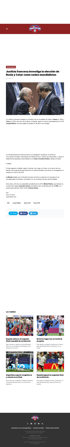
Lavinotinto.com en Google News (21, 428)
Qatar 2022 (27, 203)
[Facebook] (31, 423)
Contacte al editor (38, 428)
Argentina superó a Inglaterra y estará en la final (19, 376)
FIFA (8, 203)
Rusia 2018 (37, 203)
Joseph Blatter (16, 203)
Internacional (11, 67)
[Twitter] (27, 423)
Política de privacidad (52, 428)
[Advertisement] (35, 12)
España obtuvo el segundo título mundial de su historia (18, 340)
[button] (7, 29)
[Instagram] (35, 423)
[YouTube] (38, 423)
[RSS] (42, 423)
